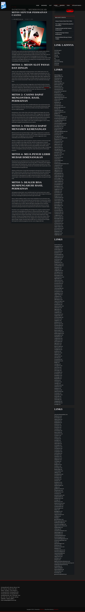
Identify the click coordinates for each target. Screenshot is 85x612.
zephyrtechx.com (58, 458)
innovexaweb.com (58, 372)
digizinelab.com (57, 309)
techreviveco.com (58, 319)
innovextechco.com (58, 291)
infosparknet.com (58, 348)
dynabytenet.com (58, 322)
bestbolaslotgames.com (59, 537)
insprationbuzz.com (58, 89)
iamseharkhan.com (58, 94)
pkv (15, 589)
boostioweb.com (58, 417)
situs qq (56, 55)
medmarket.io (57, 158)
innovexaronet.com (58, 283)
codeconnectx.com (58, 280)
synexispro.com (57, 558)
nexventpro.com (58, 456)
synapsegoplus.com (58, 335)
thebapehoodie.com (58, 133)
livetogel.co (56, 517)
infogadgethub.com (58, 246)
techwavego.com (58, 311)
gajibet (12, 598)
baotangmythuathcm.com (60, 125)
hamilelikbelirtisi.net (58, 474)
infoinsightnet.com (58, 272)
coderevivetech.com (58, 220)
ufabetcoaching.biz (58, 567)
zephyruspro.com (58, 352)
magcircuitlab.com (58, 294)
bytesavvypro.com (58, 204)
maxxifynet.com (57, 429)
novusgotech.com (58, 365)
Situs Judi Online (76, 5)
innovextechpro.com (58, 179)
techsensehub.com (58, 251)
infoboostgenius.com (59, 200)
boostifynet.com (58, 454)
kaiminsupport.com (58, 84)
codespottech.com (58, 165)
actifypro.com (57, 463)
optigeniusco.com (58, 446)
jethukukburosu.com (58, 126)
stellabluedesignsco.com (59, 150)
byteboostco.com (58, 298)
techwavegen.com (58, 202)
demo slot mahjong (58, 61)
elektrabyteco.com (58, 299)
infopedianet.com (58, 336)
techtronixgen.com (58, 178)
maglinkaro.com (57, 320)
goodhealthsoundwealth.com (60, 137)
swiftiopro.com (57, 472)
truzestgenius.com (58, 302)
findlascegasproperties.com (60, 521)
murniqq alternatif (5, 592)
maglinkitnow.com (58, 171)
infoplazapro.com (58, 191)
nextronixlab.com (58, 356)
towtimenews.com (58, 121)
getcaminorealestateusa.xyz (60, 574)
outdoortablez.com (58, 160)
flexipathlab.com (58, 378)
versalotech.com (58, 475)
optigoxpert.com (58, 459)
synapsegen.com (58, 377)
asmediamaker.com (58, 105)
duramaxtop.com (58, 146)
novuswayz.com (57, 461)
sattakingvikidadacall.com (60, 535)
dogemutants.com (58, 144)
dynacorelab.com (58, 432)
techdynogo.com (58, 167)
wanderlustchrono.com (59, 503)
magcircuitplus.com (58, 226)
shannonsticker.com (58, 87)
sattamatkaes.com (58, 115)
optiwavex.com (57, 388)
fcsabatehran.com (58, 142)
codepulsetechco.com (59, 277)
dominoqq (46, 87)
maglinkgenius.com (58, 293)
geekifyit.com (57, 113)
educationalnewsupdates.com (61, 414)
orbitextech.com (58, 513)
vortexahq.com (57, 438)
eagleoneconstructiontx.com (60, 525)
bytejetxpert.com (58, 231)
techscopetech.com (58, 314)
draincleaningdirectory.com (60, 123)
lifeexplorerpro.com (58, 498)
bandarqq (56, 65)
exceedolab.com (58, 479)
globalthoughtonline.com (59, 107)
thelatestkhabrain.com (59, 96)
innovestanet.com (58, 359)
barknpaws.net (57, 102)
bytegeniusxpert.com (59, 264)
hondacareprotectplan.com (60, 118)
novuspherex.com (58, 448)
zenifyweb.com (57, 516)
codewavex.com (57, 296)
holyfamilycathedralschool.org (61, 564)
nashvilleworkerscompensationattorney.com (64, 563)
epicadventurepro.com (59, 495)
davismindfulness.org (59, 569)
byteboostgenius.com (59, 333)
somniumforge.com (58, 128)
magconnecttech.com (59, 514)
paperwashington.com (59, 543)
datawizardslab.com (58, 485)
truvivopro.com (57, 435)
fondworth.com (57, 92)
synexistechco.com (58, 434)
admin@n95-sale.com (17, 19)
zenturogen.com (58, 370)
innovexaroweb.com (58, 317)
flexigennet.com (57, 155)
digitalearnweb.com (58, 76)
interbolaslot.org (58, 78)
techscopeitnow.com (58, 228)
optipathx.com (57, 354)
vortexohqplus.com (58, 471)
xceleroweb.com (58, 399)
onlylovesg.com (57, 529)
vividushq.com (57, 380)
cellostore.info (57, 104)
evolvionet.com (57, 424)
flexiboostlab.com (58, 469)
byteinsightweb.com (58, 173)
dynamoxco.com (58, 369)
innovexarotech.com (58, 223)
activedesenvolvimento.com (60, 530)
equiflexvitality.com (58, 527)
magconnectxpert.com (59, 301)
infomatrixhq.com (58, 286)
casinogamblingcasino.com (60, 120)
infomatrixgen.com (58, 208)
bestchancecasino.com (59, 546)
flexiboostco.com (58, 416)
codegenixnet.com (58, 215)
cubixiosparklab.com (58, 288)
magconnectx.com (58, 556)
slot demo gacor (58, 50)
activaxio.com (57, 480)
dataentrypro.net (58, 81)
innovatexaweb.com (58, 254)
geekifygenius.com (58, 511)
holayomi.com (57, 559)
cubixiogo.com (57, 383)
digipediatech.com (58, 170)
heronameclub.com (58, 157)
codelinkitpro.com (58, 248)
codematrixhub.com (58, 197)
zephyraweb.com (58, 443)
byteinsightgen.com (58, 205)
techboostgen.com (58, 249)
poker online (57, 53)
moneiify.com (57, 108)
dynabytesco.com (58, 482)
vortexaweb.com (58, 445)
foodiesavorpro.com (58, 492)
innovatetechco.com (58, 188)
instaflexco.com (57, 466)
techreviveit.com (58, 192)
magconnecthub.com (59, 331)
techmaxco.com (57, 477)
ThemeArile (56, 609)
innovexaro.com (57, 344)
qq (55, 58)
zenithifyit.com (57, 440)
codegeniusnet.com (58, 270)
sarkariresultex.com (58, 99)
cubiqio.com (57, 487)
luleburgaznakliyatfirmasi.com (60, 131)
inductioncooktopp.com (59, 551)
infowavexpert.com (58, 194)
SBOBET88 (62, 5)
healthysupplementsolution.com (61, 163)
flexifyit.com (57, 362)
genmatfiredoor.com (58, 519)
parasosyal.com (57, 134)
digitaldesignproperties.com (60, 97)
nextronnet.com (57, 367)
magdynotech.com (58, 340)
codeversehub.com (58, 328)
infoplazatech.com (58, 262)
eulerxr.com (57, 509)
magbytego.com (57, 269)
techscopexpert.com (58, 183)
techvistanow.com (58, 285)
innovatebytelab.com (59, 265)
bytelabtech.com (58, 252)
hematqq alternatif (14, 592)
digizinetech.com (58, 207)
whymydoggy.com (58, 75)
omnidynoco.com (58, 390)
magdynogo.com (58, 234)
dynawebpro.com (58, 375)
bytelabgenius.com (58, 186)
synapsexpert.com (58, 394)
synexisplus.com (58, 425)
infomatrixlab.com (58, 327)
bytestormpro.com (58, 501)
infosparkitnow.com (58, 257)
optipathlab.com (58, 421)
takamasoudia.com (58, 147)
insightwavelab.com (58, 496)
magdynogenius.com (59, 175)
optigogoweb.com (58, 401)
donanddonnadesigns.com (60, 524)
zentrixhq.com (57, 357)
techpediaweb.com (58, 184)
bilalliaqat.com (57, 548)
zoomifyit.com (57, 404)
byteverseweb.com (58, 330)
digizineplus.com (58, 343)
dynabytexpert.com (58, 361)
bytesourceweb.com (58, 217)
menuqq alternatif (5, 587)
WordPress (42, 609)
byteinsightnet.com (58, 275)
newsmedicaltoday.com (59, 553)
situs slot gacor (13, 590)
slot (13, 589)
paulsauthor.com (58, 152)
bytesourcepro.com (58, 323)
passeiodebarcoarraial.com (60, 91)
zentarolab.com (57, 396)
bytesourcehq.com (58, 273)
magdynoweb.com (58, 315)
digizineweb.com (58, 278)
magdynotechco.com (59, 256)
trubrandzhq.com (58, 453)
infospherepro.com (58, 490)
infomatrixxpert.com (58, 281)
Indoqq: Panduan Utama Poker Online (63, 21)
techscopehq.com (58, 341)
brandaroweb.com (58, 402)
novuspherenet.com (58, 385)
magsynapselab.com (58, 176)
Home (37, 5)
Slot (50, 5)
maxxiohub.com (57, 442)
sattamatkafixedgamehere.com (61, 538)
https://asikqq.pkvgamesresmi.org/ (8, 600)
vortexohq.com (57, 493)
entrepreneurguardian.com (60, 540)
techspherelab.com (58, 325)
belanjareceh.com (58, 86)
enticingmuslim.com (58, 136)
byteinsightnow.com (58, 218)
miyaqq (8, 598)
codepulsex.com (58, 312)
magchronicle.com (58, 168)
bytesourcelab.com (58, 346)
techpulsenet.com (58, 304)
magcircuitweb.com (58, 181)
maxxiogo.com (57, 364)
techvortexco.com (58, 259)
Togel (68, 5)
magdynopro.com (58, 189)
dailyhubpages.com (58, 532)
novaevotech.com (58, 290)
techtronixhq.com (58, 244)
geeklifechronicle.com (59, 488)
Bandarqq (44, 5)
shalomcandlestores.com (59, 112)
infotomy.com (57, 162)
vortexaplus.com (58, 381)
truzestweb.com (57, 393)
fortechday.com (57, 572)
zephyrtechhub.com (58, 391)
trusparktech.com (58, 451)
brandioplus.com (58, 373)
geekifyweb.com (57, 260)
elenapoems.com (58, 139)
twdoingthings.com (58, 149)
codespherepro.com (58, 213)
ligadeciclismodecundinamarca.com (62, 561)
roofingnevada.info (58, 554)
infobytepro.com (58, 267)
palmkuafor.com (58, 79)
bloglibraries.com (58, 129)
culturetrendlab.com (58, 504)
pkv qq (11, 587)
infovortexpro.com (58, 225)
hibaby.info (56, 542)
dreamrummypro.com (59, 83)
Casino (55, 5)
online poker (57, 60)
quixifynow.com (57, 351)
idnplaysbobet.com (58, 534)
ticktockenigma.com (58, 508)
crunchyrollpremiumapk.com (60, 117)
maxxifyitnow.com (58, 349)
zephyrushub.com (58, 419)
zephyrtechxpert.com (59, 306)
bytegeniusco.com (58, 196)
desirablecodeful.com (59, 154)
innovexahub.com (58, 430)
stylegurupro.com (58, 484)
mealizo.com (57, 100)
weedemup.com (57, 545)
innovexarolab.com (58, 210)
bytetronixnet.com (58, 229)
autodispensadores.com (59, 550)
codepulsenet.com (58, 338)
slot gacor (7, 590)
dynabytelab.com (58, 422)
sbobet (2, 590)
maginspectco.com (58, 233)
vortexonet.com (57, 427)
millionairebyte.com (58, 571)
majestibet (3, 598)
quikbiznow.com (57, 398)
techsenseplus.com (58, 199)
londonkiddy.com (58, 566)
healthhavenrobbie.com (59, 522)
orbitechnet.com (58, 386)
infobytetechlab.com (58, 212)
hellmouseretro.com (58, 141)
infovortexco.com (58, 307)
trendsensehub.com (58, 506)
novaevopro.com (58, 450)
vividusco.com (57, 437)
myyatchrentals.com (58, 110)
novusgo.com (57, 500)
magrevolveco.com (58, 221)
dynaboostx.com (58, 464)
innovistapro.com (58, 467)
